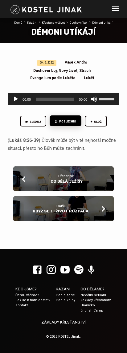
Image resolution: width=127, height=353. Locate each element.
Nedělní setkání (93, 295)
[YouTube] (65, 270)
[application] (64, 99)
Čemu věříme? (27, 295)
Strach (85, 70)
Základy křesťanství (96, 300)
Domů (18, 22)
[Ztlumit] (94, 99)
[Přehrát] (16, 99)
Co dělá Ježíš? (67, 181)
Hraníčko (87, 305)
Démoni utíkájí (102, 22)
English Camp (91, 310)
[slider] (107, 98)
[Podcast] (91, 270)
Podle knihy (65, 300)
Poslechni (67, 121)
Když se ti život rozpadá (60, 211)
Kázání (32, 22)
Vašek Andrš (76, 62)
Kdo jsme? (26, 289)
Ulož (98, 121)
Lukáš (89, 78)
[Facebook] (37, 270)
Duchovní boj (78, 22)
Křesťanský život (53, 22)
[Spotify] (78, 270)
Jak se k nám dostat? (33, 300)
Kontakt (21, 305)
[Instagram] (51, 270)
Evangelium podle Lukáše (53, 78)
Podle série (65, 295)
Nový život (68, 70)
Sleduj (35, 121)
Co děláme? (92, 289)
